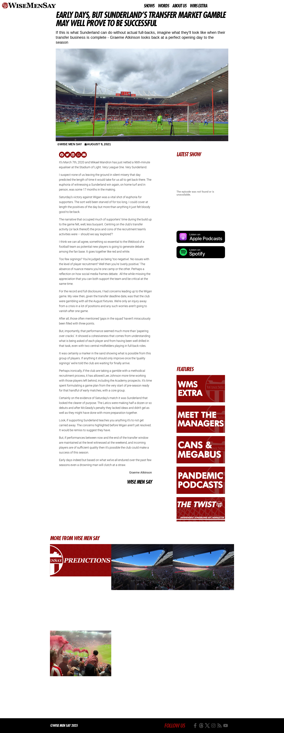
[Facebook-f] (195, 725)
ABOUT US (179, 6)
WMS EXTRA (198, 6)
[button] (62, 155)
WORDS (163, 6)
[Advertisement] (105, 510)
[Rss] (219, 725)
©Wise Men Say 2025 (63, 725)
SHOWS (149, 6)
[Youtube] (225, 725)
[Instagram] (213, 725)
